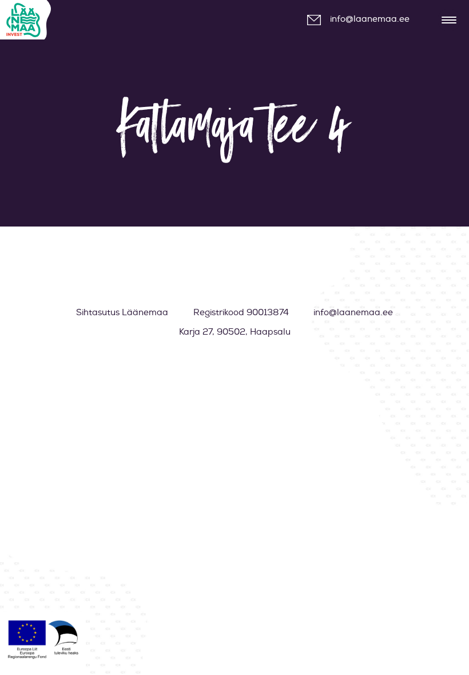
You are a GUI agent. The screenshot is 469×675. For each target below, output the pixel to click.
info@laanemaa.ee (370, 19)
